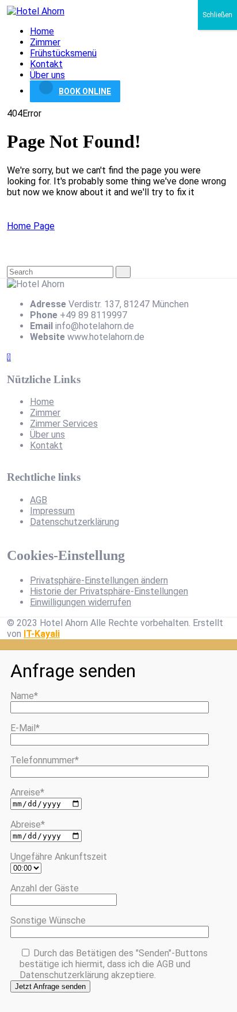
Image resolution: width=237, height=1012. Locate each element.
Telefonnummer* (44, 760)
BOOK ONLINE (85, 91)
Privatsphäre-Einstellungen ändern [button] (99, 580)
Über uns (47, 74)
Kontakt (46, 64)
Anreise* (27, 792)
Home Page (31, 226)
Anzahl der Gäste (44, 888)
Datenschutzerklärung (74, 521)
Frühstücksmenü (63, 53)
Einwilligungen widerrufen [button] (80, 602)
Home (42, 31)
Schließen (217, 15)
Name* (24, 695)
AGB (38, 500)
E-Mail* (25, 728)
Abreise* (27, 824)
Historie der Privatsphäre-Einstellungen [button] (109, 591)
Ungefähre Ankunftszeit (58, 856)
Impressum (52, 510)
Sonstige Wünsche (48, 920)
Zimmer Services (64, 423)
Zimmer (45, 42)
